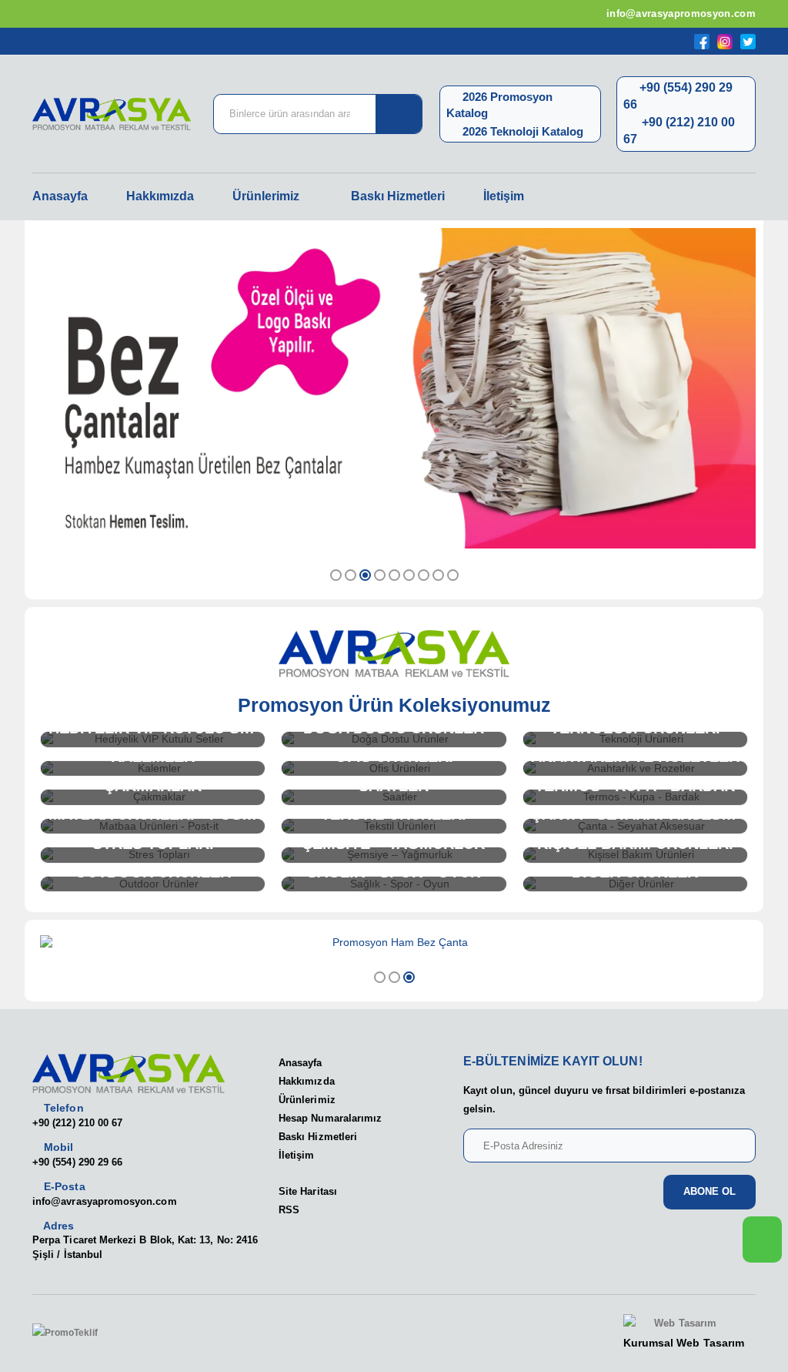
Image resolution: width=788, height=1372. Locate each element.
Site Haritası (308, 1191)
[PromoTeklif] (88, 1333)
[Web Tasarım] (683, 1323)
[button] (336, 575)
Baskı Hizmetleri (398, 196)
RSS (289, 1210)
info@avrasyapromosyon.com (679, 13)
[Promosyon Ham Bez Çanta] (394, 943)
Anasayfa (60, 196)
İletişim (503, 196)
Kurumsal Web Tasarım (683, 1343)
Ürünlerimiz (265, 196)
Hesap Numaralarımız (330, 1118)
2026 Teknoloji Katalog (521, 131)
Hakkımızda (160, 196)
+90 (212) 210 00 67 (77, 1123)
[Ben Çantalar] (394, 388)
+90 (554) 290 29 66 (77, 1162)
